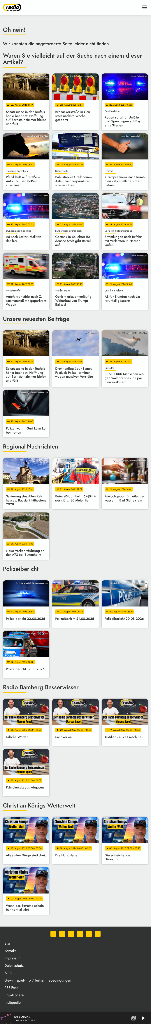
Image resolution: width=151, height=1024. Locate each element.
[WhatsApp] (53, 934)
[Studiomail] (89, 934)
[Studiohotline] (98, 934)
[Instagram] (71, 934)
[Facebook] (62, 934)
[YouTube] (80, 934)
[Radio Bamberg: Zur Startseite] (71, 7)
